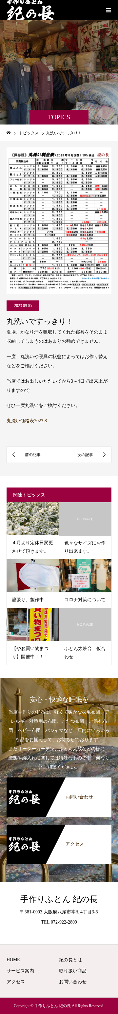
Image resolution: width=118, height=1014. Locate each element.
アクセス (16, 981)
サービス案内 (20, 970)
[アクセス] (59, 828)
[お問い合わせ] (59, 781)
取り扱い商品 (73, 970)
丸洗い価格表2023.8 (27, 420)
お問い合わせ (73, 981)
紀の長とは (70, 959)
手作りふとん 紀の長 (59, 899)
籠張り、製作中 (28, 599)
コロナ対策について (85, 599)
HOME (13, 959)
